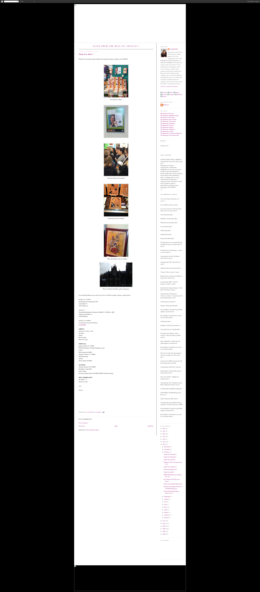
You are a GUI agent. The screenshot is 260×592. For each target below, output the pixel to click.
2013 (164, 442)
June (165, 504)
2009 (164, 526)
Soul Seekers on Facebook (167, 117)
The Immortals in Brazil (166, 127)
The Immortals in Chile (166, 131)
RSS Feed (166, 105)
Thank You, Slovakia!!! (170, 454)
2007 (164, 531)
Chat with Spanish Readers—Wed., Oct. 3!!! (172, 492)
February (166, 515)
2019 (164, 428)
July (165, 502)
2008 (164, 529)
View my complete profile (169, 86)
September (167, 496)
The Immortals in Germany (167, 123)
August (166, 499)
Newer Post (82, 426)
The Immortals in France (167, 125)
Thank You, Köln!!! (169, 472)
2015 (164, 436)
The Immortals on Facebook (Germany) (171, 133)
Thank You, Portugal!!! (170, 457)
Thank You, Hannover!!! (170, 469)
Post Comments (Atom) (92, 430)
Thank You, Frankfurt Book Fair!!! (173, 484)
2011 (164, 521)
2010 (164, 523)
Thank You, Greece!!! (169, 459)
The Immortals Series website (168, 119)
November (167, 449)
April (165, 510)
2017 (164, 431)
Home (116, 426)
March (166, 512)
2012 (164, 444)
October (166, 452)
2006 (164, 534)
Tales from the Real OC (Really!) (116, 46)
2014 (164, 439)
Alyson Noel (174, 49)
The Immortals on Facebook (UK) (169, 135)
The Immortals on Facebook (168, 121)
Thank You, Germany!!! (170, 467)
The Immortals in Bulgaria (167, 129)
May (165, 507)
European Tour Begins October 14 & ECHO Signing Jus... (173, 487)
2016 (164, 434)
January (166, 517)
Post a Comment (83, 423)
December (167, 447)
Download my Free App (166, 113)
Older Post (150, 426)
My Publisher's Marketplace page (169, 115)
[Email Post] (103, 412)
